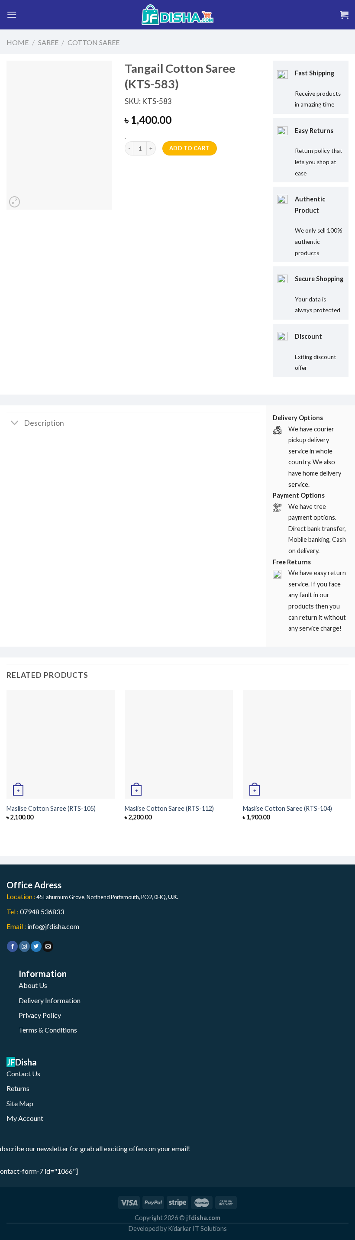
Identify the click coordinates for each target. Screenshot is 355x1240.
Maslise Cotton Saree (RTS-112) (169, 808)
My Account (24, 1118)
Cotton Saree (93, 42)
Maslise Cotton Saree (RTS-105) (51, 808)
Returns (17, 1088)
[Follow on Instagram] (24, 946)
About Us (33, 985)
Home (17, 42)
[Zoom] (14, 201)
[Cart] (344, 14)
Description (44, 422)
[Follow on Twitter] (36, 946)
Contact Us (23, 1073)
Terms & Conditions (48, 1030)
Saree (48, 42)
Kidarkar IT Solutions (197, 1228)
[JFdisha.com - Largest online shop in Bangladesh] (177, 14)
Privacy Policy (40, 1015)
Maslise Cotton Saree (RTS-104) (287, 808)
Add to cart (189, 148)
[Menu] (11, 14)
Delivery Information (50, 1000)
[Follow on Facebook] (12, 946)
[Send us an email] (47, 946)
